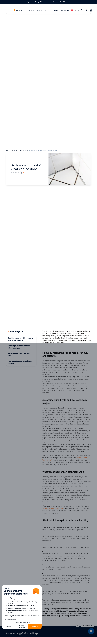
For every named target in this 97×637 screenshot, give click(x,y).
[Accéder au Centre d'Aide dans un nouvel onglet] (82, 10)
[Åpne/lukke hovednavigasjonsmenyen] (10, 10)
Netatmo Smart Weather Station (53, 508)
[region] (48, 2)
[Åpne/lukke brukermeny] (86, 10)
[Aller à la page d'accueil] (21, 10)
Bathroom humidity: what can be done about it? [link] (45, 150)
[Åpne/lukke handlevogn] (90, 10)
